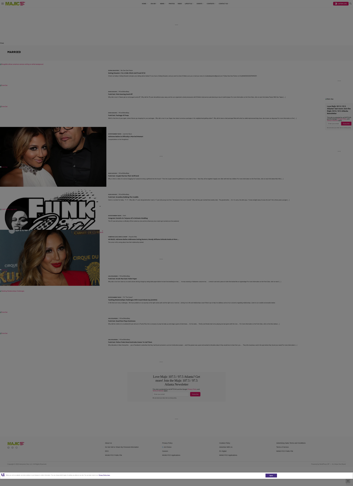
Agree (271, 475)
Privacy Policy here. (104, 475)
